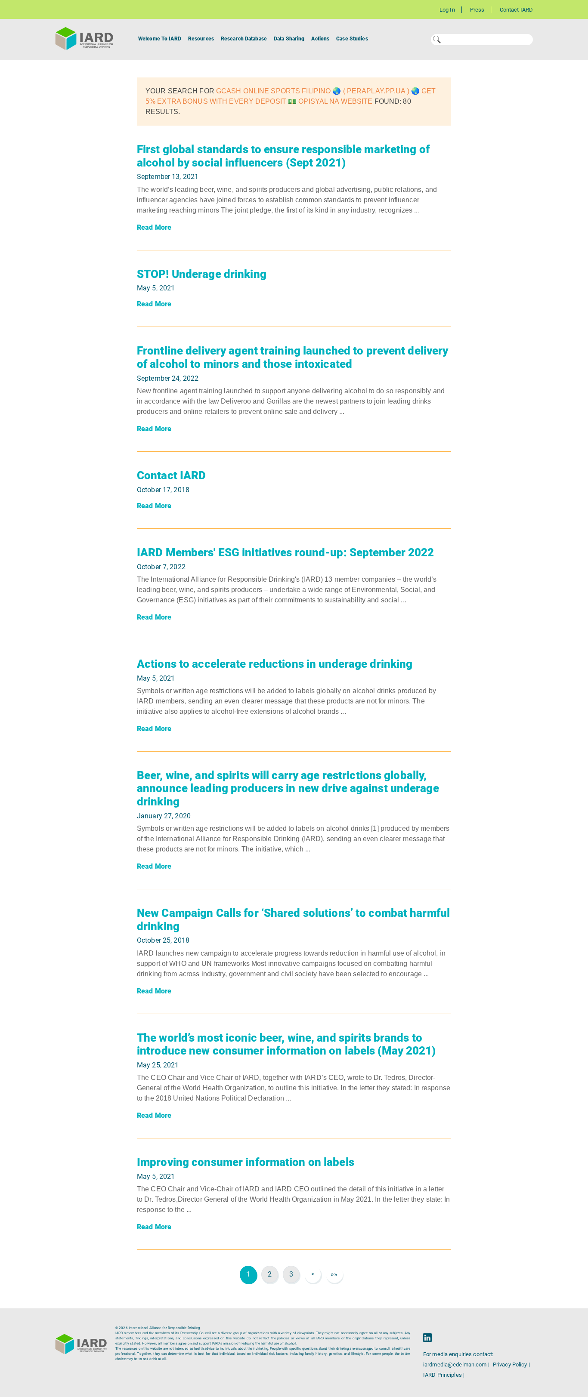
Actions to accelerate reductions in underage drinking (274, 663)
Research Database (244, 39)
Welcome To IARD (159, 39)
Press (477, 9)
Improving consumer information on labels (245, 1162)
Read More (154, 227)
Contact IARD (516, 9)
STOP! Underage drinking (201, 274)
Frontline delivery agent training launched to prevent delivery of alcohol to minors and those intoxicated (292, 357)
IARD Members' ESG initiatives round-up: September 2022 (285, 552)
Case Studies (352, 39)
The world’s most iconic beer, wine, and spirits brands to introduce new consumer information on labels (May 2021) (286, 1044)
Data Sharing (289, 39)
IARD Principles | (443, 1375)
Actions (320, 39)
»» (334, 1274)
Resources (201, 39)
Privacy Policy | (511, 1364)
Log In (447, 9)
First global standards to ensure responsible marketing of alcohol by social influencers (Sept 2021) (283, 156)
